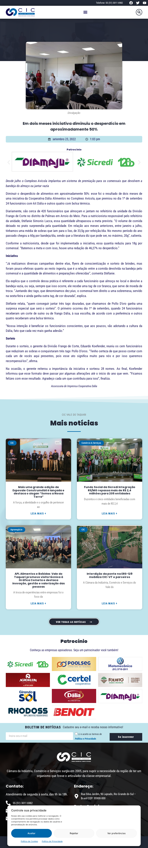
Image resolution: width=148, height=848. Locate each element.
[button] (85, 12)
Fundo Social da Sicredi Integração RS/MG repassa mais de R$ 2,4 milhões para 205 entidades (109, 490)
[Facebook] (131, 2)
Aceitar (31, 833)
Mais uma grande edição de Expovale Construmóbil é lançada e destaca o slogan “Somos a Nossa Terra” (38, 492)
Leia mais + (38, 513)
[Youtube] (144, 2)
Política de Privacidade (52, 841)
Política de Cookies (29, 841)
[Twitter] (137, 2)
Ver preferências (116, 833)
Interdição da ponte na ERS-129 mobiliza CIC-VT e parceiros (109, 575)
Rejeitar (74, 833)
